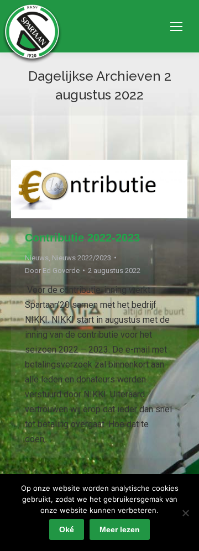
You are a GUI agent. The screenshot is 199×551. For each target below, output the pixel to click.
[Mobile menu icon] (176, 26)
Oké (66, 529)
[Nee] (185, 512)
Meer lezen (120, 529)
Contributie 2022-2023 (82, 238)
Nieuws (37, 258)
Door (52, 270)
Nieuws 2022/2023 (81, 258)
